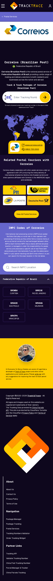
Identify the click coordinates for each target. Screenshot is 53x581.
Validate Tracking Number (17, 558)
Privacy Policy (28, 413)
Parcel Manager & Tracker (17, 568)
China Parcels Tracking (16, 572)
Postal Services (12, 529)
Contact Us (11, 494)
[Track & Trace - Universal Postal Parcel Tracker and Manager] (26, 6)
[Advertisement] (26, 47)
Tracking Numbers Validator (18, 533)
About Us (10, 489)
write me (38, 374)
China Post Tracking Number (18, 563)
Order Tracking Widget (16, 538)
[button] (3, 6)
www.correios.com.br (34, 145)
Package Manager (13, 519)
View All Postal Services (26, 214)
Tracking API (11, 553)
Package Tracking (13, 524)
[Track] (45, 97)
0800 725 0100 (32, 149)
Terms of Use (11, 504)
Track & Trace (20, 371)
